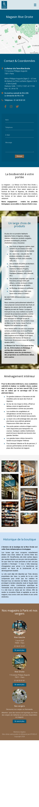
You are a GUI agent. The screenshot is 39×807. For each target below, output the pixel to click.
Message (8, 142)
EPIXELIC (33, 734)
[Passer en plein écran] (36, 33)
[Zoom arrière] (36, 29)
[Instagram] (11, 106)
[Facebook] (5, 106)
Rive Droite (19, 672)
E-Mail (7, 135)
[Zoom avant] (36, 26)
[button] (19, 37)
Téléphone (9, 127)
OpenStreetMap (34, 53)
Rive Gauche (19, 637)
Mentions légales (19, 732)
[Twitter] (17, 106)
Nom (7, 120)
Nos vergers (19, 706)
